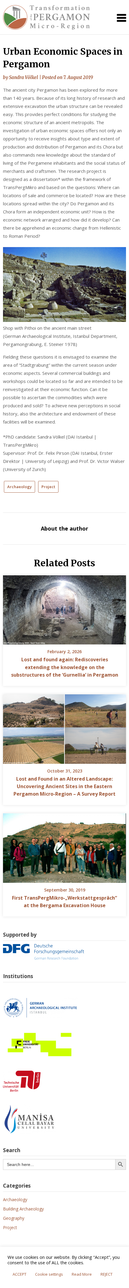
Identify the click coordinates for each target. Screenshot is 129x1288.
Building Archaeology (23, 1209)
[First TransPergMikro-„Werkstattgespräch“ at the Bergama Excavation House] (64, 846)
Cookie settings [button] (49, 1274)
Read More (82, 1274)
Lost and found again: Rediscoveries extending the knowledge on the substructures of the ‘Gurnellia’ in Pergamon (64, 667)
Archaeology (19, 486)
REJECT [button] (106, 1274)
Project (48, 486)
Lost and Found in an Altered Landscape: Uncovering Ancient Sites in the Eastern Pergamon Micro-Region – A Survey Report (65, 786)
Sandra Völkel (23, 77)
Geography (13, 1218)
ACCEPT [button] (19, 1274)
